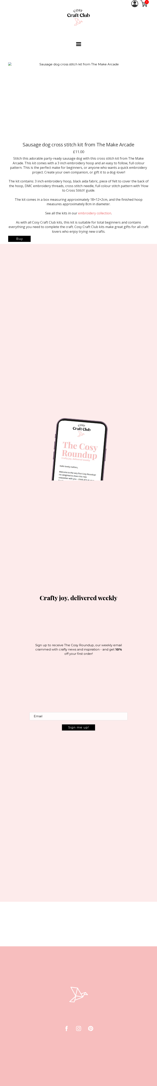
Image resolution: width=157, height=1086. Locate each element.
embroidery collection (94, 213)
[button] (78, 44)
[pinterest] (90, 1028)
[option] (77, 101)
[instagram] (78, 1028)
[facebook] (66, 1028)
